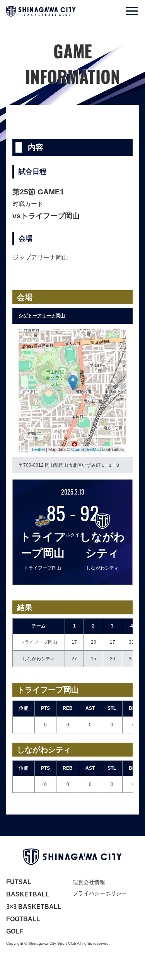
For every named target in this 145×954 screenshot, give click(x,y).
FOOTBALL (23, 919)
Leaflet (38, 449)
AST (90, 708)
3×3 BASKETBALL (33, 906)
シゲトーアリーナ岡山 (42, 315)
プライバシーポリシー (100, 893)
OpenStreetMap (86, 449)
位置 (23, 708)
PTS (45, 708)
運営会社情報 (89, 882)
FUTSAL (18, 882)
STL (111, 708)
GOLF (14, 931)
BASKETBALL (27, 894)
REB (68, 708)
